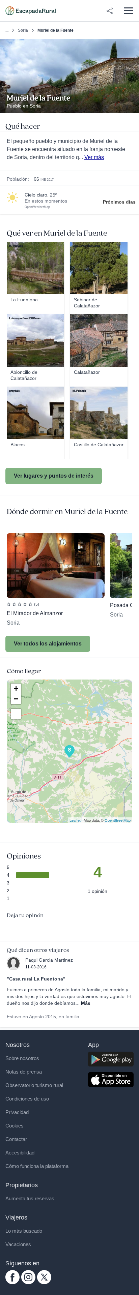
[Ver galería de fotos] (132, 105)
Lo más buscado (23, 1231)
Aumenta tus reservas (29, 1198)
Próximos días (119, 202)
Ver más (94, 157)
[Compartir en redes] (110, 11)
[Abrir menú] (128, 10)
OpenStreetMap (118, 820)
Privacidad (17, 1112)
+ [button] (16, 688)
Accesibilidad (19, 1152)
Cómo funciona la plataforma (36, 1166)
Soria (23, 30)
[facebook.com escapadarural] (12, 1282)
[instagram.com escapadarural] (28, 1282)
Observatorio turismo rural (34, 1085)
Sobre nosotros (22, 1058)
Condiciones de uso (27, 1099)
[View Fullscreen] (16, 714)
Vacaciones (18, 1244)
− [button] (16, 699)
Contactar (16, 1139)
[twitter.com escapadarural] (44, 1282)
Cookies (14, 1125)
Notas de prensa (23, 1072)
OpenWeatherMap (37, 207)
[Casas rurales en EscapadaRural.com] (30, 10)
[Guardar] (131, 46)
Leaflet (75, 820)
